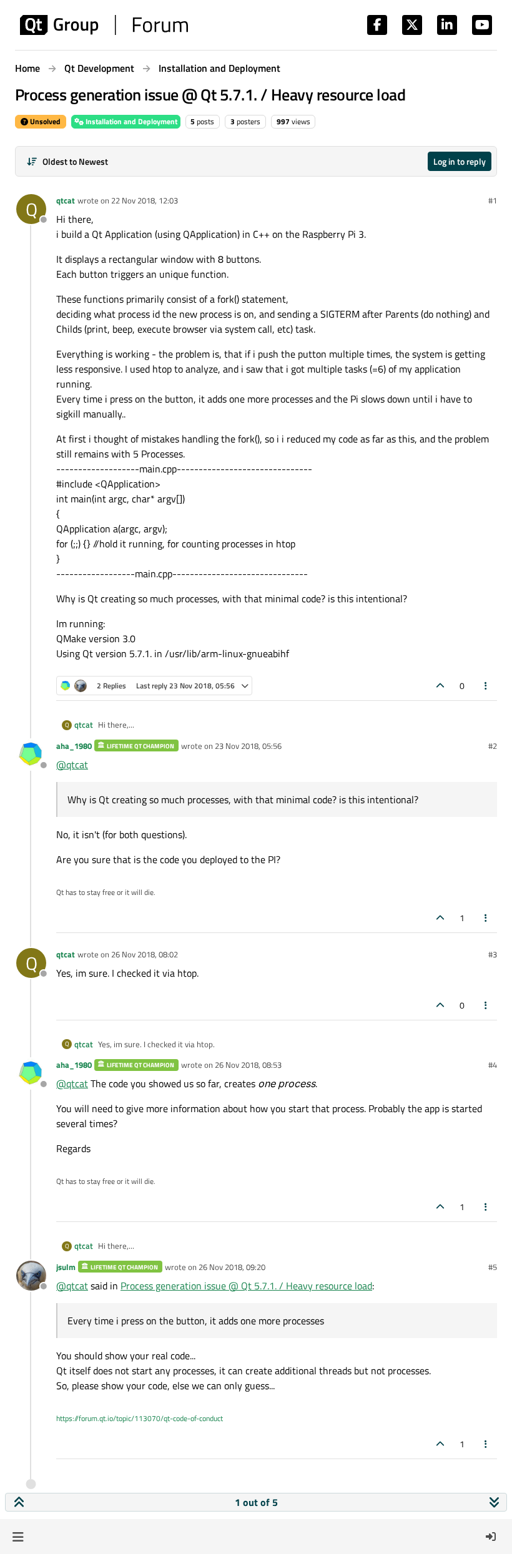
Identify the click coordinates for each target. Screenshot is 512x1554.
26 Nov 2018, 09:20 (232, 1267)
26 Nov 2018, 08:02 (144, 954)
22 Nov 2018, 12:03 (144, 200)
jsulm (66, 1267)
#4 (492, 1064)
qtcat (65, 200)
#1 (492, 200)
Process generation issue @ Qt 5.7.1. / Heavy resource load (246, 1285)
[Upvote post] (440, 685)
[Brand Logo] (104, 25)
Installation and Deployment (130, 121)
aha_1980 (74, 746)
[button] (18, 1536)
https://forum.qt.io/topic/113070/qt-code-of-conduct (139, 1418)
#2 (492, 746)
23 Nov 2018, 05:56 (248, 746)
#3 (492, 954)
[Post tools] (486, 685)
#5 (492, 1267)
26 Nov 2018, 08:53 (248, 1064)
